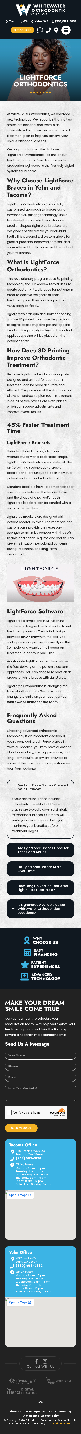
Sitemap (15, 1411)
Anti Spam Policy (60, 1411)
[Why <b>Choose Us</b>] (27, 940)
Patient (45, 964)
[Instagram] (44, 1361)
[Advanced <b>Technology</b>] (24, 977)
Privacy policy (35, 1411)
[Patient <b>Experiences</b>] (25, 964)
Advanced (45, 976)
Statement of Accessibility (40, 1415)
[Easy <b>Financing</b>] (27, 952)
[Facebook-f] (36, 1361)
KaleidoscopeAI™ (62, 1423)
